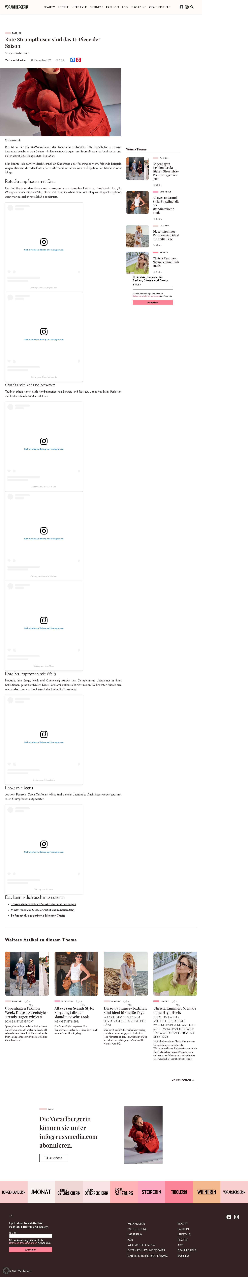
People (63, 7)
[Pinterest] (78, 60)
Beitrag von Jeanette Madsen (44, 576)
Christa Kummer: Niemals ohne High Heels (166, 261)
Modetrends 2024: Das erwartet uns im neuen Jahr (42, 909)
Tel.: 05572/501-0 (53, 1158)
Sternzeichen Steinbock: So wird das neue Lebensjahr (43, 904)
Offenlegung (137, 1229)
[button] (6, 1270)
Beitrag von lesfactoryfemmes (43, 287)
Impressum (135, 1234)
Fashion (112, 7)
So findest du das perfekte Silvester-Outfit (38, 915)
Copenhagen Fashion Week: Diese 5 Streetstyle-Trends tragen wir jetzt (166, 171)
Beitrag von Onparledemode (44, 377)
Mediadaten (136, 1224)
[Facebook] (73, 60)
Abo (125, 7)
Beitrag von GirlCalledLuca (44, 487)
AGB (130, 1240)
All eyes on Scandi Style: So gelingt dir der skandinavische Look (166, 205)
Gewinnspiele (159, 7)
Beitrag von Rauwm (44, 889)
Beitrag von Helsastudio (44, 780)
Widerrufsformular (142, 1245)
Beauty (49, 7)
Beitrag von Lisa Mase (44, 666)
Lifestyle (79, 7)
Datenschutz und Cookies (146, 1250)
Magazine (138, 7)
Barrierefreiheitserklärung (148, 1256)
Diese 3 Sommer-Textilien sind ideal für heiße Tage (166, 235)
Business (96, 7)
